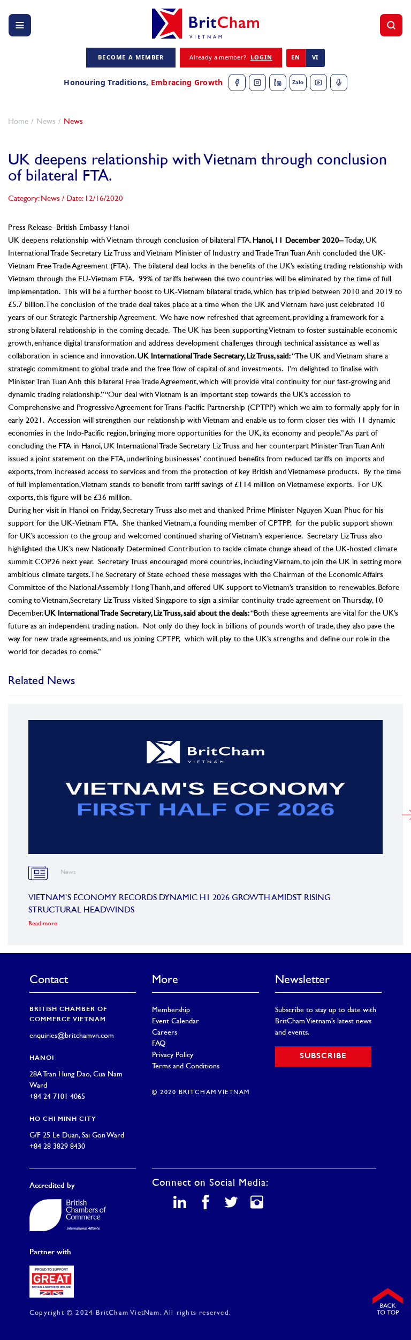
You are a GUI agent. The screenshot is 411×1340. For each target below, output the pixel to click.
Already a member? (230, 57)
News (46, 121)
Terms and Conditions (185, 1066)
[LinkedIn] (277, 82)
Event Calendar (175, 1021)
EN (295, 57)
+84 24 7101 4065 (57, 1097)
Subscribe (323, 1056)
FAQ (159, 1043)
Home (18, 121)
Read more (42, 924)
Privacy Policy (172, 1055)
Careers (164, 1032)
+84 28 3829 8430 (57, 1146)
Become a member (131, 57)
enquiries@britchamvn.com (71, 1035)
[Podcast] (338, 82)
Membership (171, 1010)
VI (315, 57)
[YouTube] (318, 82)
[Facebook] (237, 82)
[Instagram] (257, 82)
